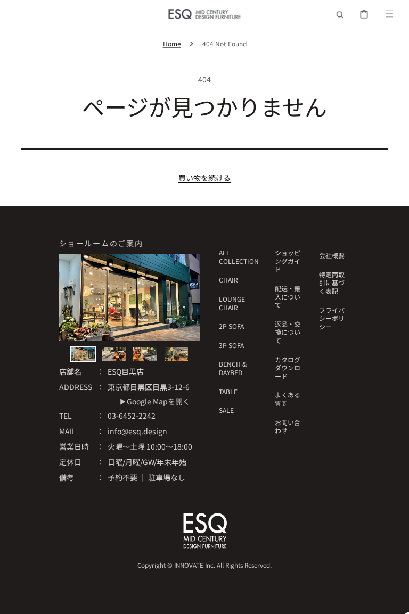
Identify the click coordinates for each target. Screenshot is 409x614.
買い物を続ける (204, 177)
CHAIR (228, 279)
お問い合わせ (287, 426)
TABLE (228, 391)
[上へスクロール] (395, 600)
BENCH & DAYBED (233, 368)
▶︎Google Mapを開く (154, 401)
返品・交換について (287, 332)
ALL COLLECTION (239, 256)
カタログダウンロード (287, 367)
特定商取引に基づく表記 (332, 282)
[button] (340, 14)
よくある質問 (287, 399)
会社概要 (332, 255)
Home (172, 43)
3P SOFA (231, 345)
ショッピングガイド (287, 260)
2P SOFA (231, 325)
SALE (226, 409)
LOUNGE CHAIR (232, 303)
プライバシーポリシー (332, 318)
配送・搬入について (287, 296)
